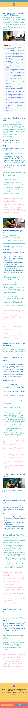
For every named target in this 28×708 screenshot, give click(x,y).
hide (10, 45)
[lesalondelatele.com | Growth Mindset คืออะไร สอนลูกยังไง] (14, 4)
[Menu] (2, 4)
